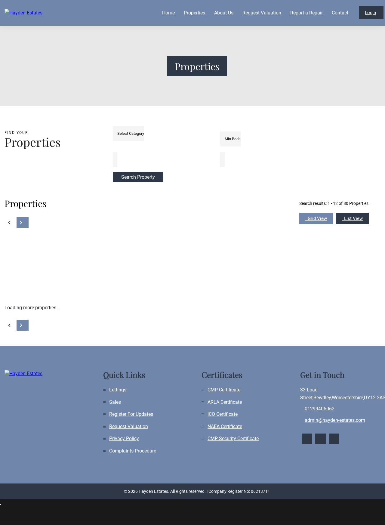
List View (352, 218)
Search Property (138, 177)
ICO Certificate (223, 414)
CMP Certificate (224, 390)
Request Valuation (261, 13)
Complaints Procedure (132, 451)
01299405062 (319, 409)
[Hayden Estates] (50, 13)
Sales (115, 402)
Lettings (117, 390)
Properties (194, 13)
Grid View (316, 218)
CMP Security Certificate (233, 438)
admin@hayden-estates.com (335, 420)
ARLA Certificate (225, 402)
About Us (223, 13)
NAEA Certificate (225, 426)
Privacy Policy (124, 438)
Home (168, 13)
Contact (340, 13)
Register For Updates (131, 414)
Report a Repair (306, 13)
